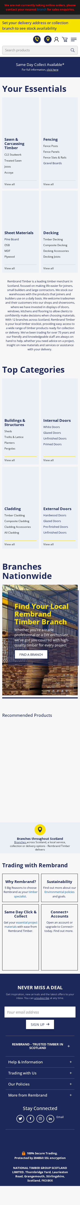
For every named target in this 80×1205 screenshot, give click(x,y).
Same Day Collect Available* (40, 64)
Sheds (8, 431)
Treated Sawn (13, 160)
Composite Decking (55, 245)
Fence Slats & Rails (54, 157)
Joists (7, 166)
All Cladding (11, 532)
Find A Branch (31, 654)
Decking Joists (51, 256)
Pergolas (9, 448)
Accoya (8, 172)
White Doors (51, 427)
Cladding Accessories (17, 527)
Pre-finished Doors (55, 527)
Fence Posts (50, 146)
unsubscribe (41, 998)
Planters (9, 443)
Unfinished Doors (54, 438)
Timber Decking (53, 239)
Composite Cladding (16, 521)
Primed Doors (52, 444)
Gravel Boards (52, 163)
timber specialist (26, 894)
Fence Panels (51, 152)
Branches (20, 842)
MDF (7, 251)
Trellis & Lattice (14, 437)
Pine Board (11, 239)
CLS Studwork (12, 154)
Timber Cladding (14, 515)
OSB (7, 245)
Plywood (9, 256)
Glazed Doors (52, 433)
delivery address (32, 22)
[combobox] (40, 50)
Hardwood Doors (54, 515)
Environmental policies (59, 892)
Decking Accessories (56, 251)
